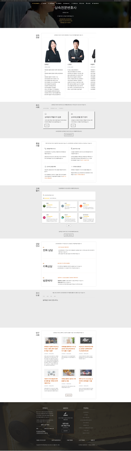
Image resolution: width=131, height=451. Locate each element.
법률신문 (93, 440)
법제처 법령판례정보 (56, 440)
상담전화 (65, 430)
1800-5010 (65, 419)
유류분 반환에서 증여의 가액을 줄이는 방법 (69, 380)
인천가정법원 (82, 440)
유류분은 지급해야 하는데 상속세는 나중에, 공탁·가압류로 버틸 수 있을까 (51, 348)
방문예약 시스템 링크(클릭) (63, 277)
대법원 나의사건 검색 (40, 440)
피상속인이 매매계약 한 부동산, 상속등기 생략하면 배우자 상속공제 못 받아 (86, 348)
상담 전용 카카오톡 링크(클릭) (63, 263)
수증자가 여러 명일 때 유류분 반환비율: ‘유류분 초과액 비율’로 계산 (51, 381)
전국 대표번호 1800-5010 (63, 247)
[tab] (45, 108)
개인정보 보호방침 (91, 444)
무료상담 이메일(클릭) (118, 0)
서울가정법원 (70, 440)
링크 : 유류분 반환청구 (79, 174)
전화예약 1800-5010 (74, 277)
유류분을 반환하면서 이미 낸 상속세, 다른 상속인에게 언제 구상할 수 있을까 (69, 348)
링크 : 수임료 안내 (84, 160)
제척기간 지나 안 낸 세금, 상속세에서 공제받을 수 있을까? (86, 381)
